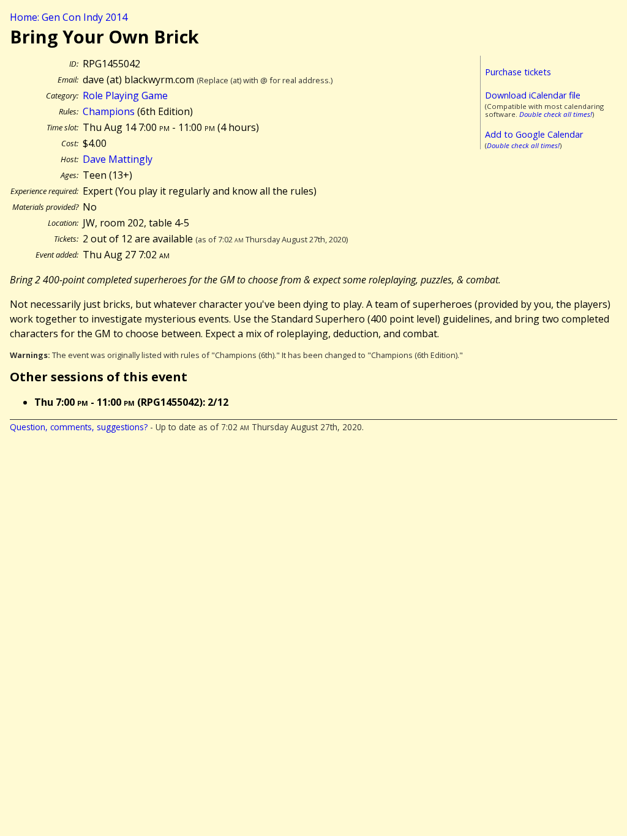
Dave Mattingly (117, 159)
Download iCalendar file (532, 95)
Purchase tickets (518, 72)
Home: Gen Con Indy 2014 (68, 17)
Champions (109, 111)
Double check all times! (555, 114)
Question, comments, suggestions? (79, 427)
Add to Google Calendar (534, 134)
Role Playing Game (125, 95)
